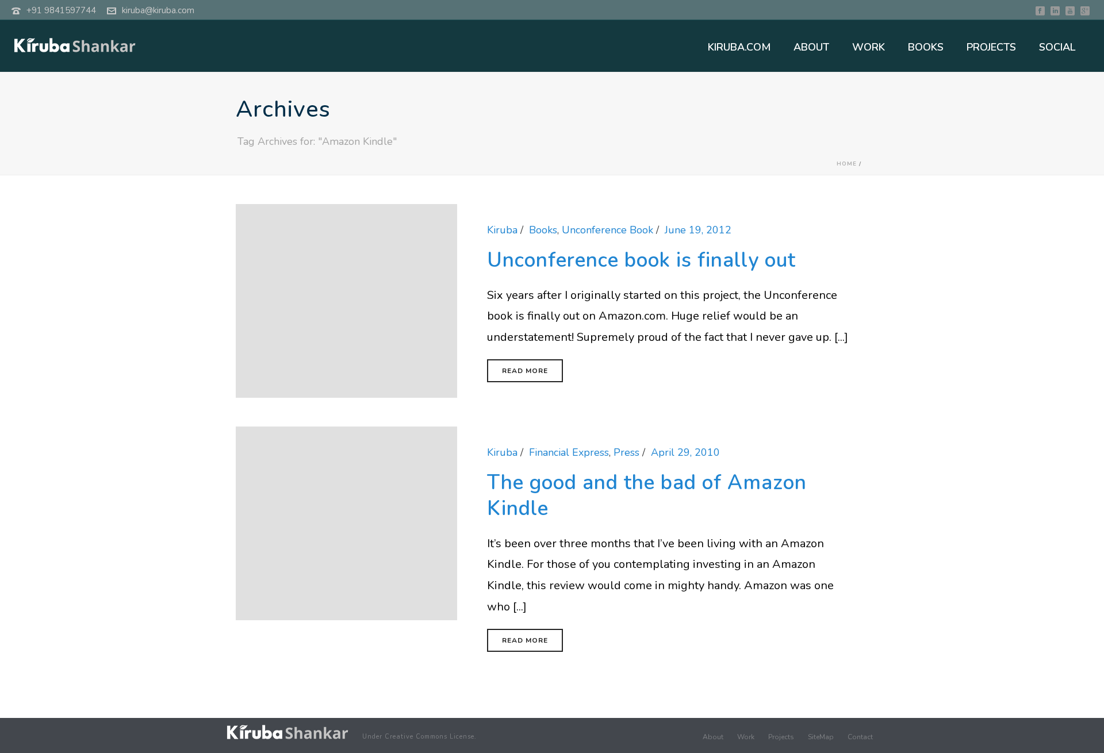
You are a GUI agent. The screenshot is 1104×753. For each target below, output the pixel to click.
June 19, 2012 (698, 230)
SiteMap (821, 737)
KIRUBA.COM (739, 47)
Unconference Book (607, 230)
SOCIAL (1057, 47)
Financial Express (569, 452)
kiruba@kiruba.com (158, 10)
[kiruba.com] (287, 732)
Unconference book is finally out (641, 260)
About (713, 737)
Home (847, 164)
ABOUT (811, 47)
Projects (781, 737)
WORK (868, 47)
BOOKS (926, 47)
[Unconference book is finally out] (346, 300)
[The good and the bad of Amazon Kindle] (346, 522)
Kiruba (502, 230)
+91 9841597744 (61, 10)
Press (626, 452)
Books (543, 230)
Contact (860, 737)
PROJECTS (991, 47)
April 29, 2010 (685, 452)
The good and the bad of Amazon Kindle (647, 496)
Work (745, 737)
